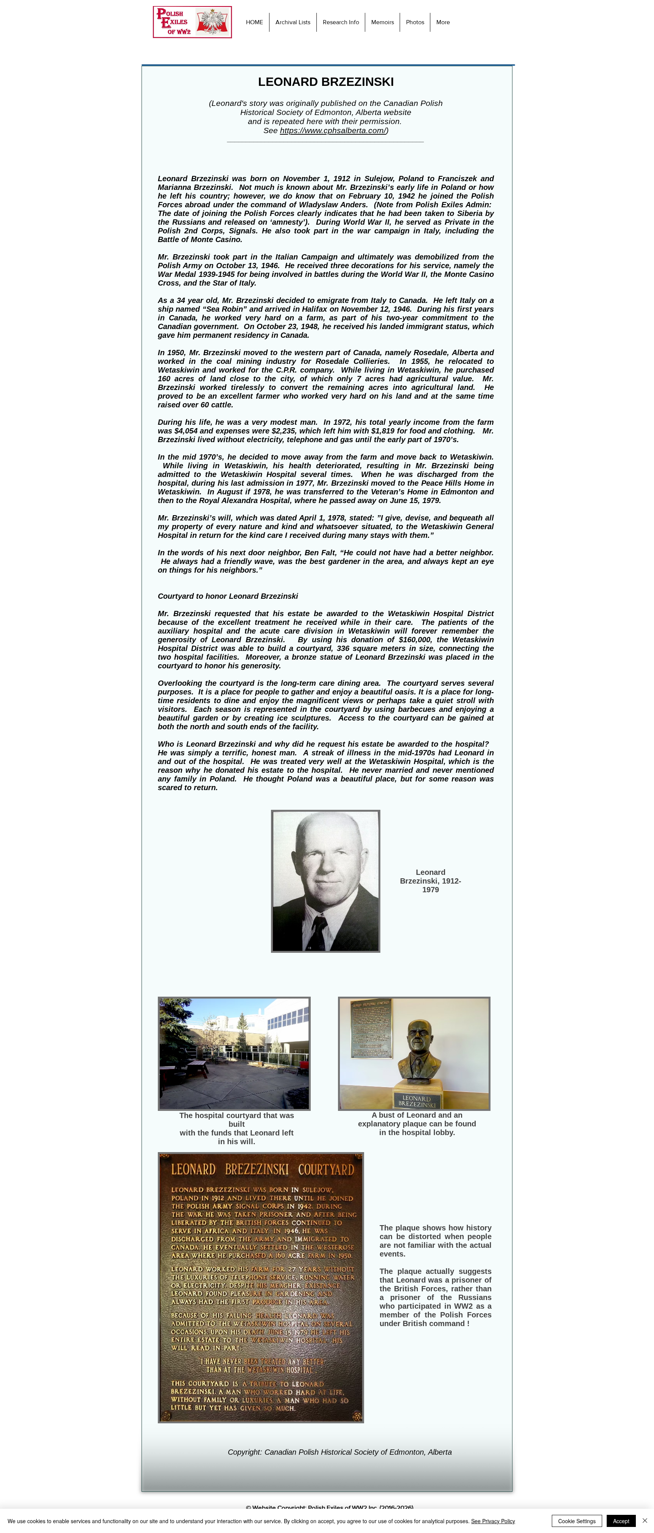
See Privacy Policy (493, 1521)
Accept (621, 1521)
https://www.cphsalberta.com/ (333, 130)
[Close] (644, 1521)
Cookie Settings (577, 1521)
